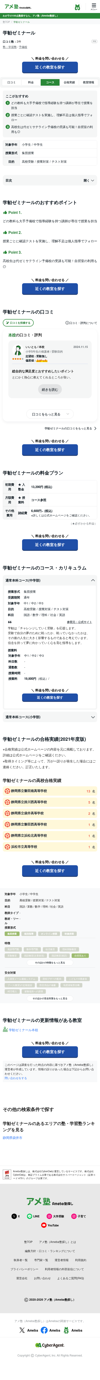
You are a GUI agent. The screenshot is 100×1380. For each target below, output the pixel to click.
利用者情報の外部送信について (64, 1269)
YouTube (53, 1225)
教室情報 (88, 82)
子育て (82, 1216)
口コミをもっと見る (46, 414)
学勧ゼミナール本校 (23, 1029)
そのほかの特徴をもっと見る (50, 962)
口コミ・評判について (83, 323)
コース (50, 82)
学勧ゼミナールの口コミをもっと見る (68, 428)
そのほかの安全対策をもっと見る (50, 998)
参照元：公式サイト (79, 622)
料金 (31, 82)
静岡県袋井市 (12, 1137)
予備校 (23, 47)
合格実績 (69, 82)
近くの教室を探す (50, 67)
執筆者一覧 (21, 1260)
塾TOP (6, 22)
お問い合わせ (42, 1278)
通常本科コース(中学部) (23, 580)
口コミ (11, 82)
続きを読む (50, 389)
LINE (36, 1216)
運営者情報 (62, 1260)
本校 (12, 334)
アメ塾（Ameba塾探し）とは (57, 1242)
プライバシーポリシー (24, 1269)
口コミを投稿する (20, 322)
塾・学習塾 (10, 47)
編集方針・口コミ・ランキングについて (50, 1251)
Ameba (32, 1330)
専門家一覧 (41, 1260)
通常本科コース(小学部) (23, 716)
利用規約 (80, 1260)
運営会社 (21, 1278)
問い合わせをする (16, 1078)
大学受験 (58, 1216)
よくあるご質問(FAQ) (70, 1278)
